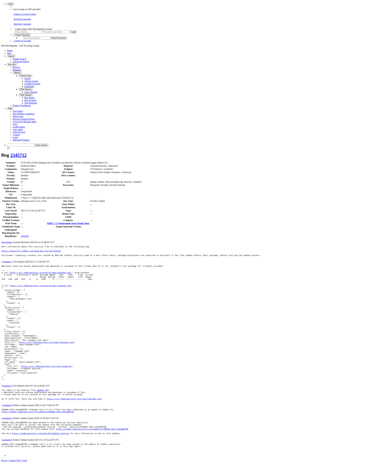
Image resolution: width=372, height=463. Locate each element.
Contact (16, 135)
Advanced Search (21, 61)
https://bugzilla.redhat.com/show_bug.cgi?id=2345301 (31, 251)
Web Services (19, 132)
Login (10, 4)
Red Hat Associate (22, 19)
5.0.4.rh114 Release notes (24, 121)
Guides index (19, 127)
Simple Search (19, 59)
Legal (15, 137)
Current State (25, 76)
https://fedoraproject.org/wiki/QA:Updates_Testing (40, 433)
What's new (18, 116)
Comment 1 (7, 261)
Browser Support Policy (24, 119)
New (9, 53)
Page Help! (18, 111)
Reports (17, 73)
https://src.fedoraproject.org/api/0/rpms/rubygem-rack (40, 273)
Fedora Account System (24, 14)
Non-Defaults (30, 103)
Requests (17, 70)
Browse (16, 67)
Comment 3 (7, 386)
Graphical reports (32, 84)
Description (7, 242)
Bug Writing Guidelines (24, 114)
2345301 (25, 236)
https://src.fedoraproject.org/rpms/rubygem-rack (46, 342)
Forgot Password (21, 35)
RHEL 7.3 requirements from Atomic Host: (68, 223)
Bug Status (29, 97)
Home (10, 50)
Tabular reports (31, 81)
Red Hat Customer (22, 24)
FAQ (15, 124)
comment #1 (42, 390)
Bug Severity (30, 100)
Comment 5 (7, 418)
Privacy (4, 460)
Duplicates (29, 86)
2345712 (18, 155)
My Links (12, 64)
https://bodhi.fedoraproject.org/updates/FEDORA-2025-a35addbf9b (38, 412)
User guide (18, 129)
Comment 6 (7, 440)
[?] (8, 148)
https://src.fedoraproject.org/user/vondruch (46, 366)
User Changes (30, 92)
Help (10, 108)
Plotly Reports (26, 95)
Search (11, 56)
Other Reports (26, 89)
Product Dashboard (22, 105)
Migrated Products (21, 140)
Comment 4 (7, 405)
